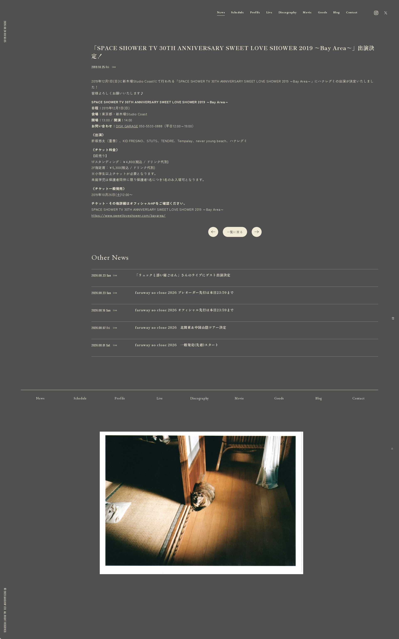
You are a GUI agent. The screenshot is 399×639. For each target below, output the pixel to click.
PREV (213, 232)
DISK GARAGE (127, 125)
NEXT (256, 232)
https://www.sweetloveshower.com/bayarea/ (128, 215)
